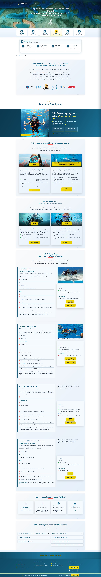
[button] (80, 1)
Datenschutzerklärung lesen (42, 575)
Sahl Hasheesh (22, 55)
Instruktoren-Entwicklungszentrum (39, 72)
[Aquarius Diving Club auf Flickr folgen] (78, 570)
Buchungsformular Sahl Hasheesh (42, 563)
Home (17, 55)
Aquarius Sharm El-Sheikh (58, 565)
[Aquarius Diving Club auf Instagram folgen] (72, 570)
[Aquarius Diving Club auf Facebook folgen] (70, 570)
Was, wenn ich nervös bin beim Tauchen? (61, 541)
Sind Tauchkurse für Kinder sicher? (60, 537)
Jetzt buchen (34, 190)
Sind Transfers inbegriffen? (24, 537)
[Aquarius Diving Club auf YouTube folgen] (75, 570)
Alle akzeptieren (75, 575)
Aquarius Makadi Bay (57, 563)
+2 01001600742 (21, 564)
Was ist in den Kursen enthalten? (59, 533)
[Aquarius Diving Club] (22, 4)
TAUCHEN (45, 4)
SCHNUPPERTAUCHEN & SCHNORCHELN (55, 4)
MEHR (73, 4)
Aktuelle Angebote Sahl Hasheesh (42, 565)
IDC (75, 510)
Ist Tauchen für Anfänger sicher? (26, 541)
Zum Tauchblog (74, 567)
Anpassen (61, 575)
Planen (80, 4)
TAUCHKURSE (39, 4)
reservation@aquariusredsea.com (24, 567)
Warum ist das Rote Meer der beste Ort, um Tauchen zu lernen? (66, 544)
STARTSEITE (33, 4)
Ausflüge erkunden (66, 189)
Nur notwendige (67, 575)
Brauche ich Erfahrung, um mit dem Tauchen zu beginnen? (31, 533)
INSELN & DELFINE (67, 4)
